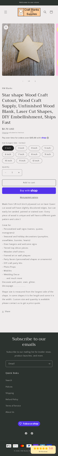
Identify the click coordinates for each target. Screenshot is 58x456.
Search (9, 380)
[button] (6, 12)
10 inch (8, 161)
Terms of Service (13, 406)
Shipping (5, 132)
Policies (9, 387)
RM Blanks (24, 451)
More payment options (29, 197)
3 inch (21, 148)
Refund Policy (12, 399)
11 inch (22, 161)
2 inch (8, 148)
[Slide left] (23, 81)
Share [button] (7, 311)
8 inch (34, 154)
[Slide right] (35, 81)
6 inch (8, 154)
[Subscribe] (49, 363)
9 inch (48, 154)
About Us (10, 412)
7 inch (21, 154)
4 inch (34, 148)
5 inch (48, 148)
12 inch (36, 161)
